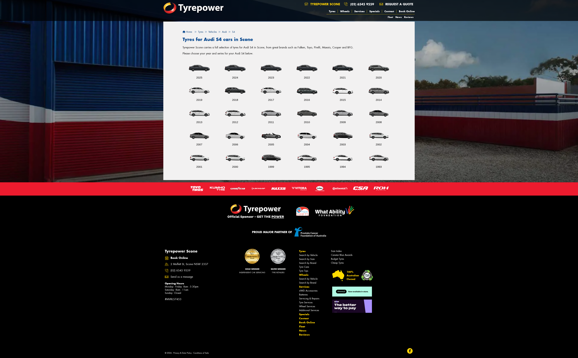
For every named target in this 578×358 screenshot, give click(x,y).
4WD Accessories (308, 290)
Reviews (408, 17)
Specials (374, 11)
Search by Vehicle (308, 255)
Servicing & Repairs (309, 298)
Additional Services (309, 310)
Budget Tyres (337, 259)
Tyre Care (304, 266)
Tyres (332, 11)
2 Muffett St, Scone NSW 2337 (189, 264)
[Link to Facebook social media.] (410, 351)
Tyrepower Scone (324, 4)
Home (188, 31)
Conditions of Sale (201, 353)
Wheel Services (307, 306)
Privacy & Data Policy (182, 353)
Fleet (390, 17)
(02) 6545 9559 (362, 4)
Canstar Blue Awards (341, 255)
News (398, 17)
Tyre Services (305, 302)
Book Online (407, 11)
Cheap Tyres (337, 262)
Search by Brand (307, 263)
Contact (389, 11)
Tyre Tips (303, 270)
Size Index (336, 251)
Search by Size (307, 259)
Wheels (345, 11)
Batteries (303, 294)
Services (359, 11)
